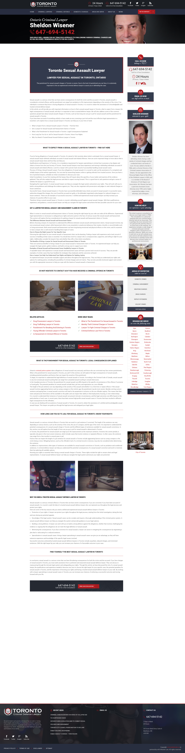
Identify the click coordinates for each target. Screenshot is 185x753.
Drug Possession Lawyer (46, 321)
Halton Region (134, 348)
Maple (148, 353)
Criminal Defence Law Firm (95, 331)
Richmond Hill (134, 373)
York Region (147, 387)
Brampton (134, 334)
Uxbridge (134, 381)
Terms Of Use (24, 748)
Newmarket (147, 359)
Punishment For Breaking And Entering (52, 328)
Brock (147, 334)
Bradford (147, 331)
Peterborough (134, 370)
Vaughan (147, 381)
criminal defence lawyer (75, 85)
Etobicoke (147, 342)
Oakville (134, 365)
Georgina (134, 345)
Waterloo (134, 384)
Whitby (147, 384)
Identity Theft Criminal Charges (97, 324)
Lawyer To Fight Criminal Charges (98, 328)
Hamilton (148, 348)
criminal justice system (43, 370)
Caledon (147, 337)
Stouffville (147, 376)
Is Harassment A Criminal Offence (50, 334)
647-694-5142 (54, 32)
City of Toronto (140, 452)
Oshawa (134, 367)
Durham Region (134, 342)
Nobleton (134, 362)
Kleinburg (134, 353)
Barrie (134, 331)
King (134, 351)
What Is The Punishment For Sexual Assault (102, 321)
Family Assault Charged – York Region (63, 734)
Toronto (147, 379)
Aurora (147, 328)
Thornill (134, 379)
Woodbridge (134, 387)
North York (147, 362)
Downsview (147, 339)
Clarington (134, 339)
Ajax (134, 328)
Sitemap (49, 748)
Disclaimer (37, 748)
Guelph (147, 345)
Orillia (147, 365)
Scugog (134, 376)
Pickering (148, 370)
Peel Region (147, 367)
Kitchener (148, 351)
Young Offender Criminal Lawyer (49, 331)
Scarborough (147, 373)
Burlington (134, 337)
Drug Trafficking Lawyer (46, 324)
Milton (147, 356)
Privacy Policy (10, 748)
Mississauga (134, 359)
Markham (135, 356)
